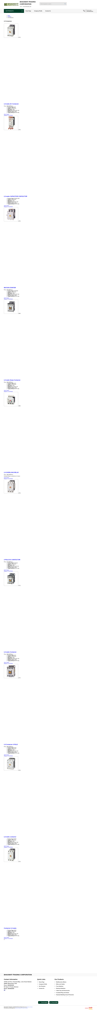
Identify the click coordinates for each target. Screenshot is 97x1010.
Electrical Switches (60, 988)
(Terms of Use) (29, 1007)
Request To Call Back (8, 115)
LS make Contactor (10, 652)
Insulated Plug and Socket (62, 992)
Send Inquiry (6, 114)
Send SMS (55, 1002)
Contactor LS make (10, 928)
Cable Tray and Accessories (63, 990)
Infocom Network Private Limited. (21, 1008)
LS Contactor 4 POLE (11, 744)
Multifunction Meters (61, 982)
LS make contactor (10, 837)
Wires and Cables (60, 984)
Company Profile (38, 10)
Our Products (9, 10)
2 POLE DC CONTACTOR (12, 559)
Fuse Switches (59, 986)
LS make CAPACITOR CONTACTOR (15, 196)
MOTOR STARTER (10, 287)
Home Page (28, 10)
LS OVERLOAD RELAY (11, 472)
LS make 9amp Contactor (12, 380)
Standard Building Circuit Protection (65, 994)
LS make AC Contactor (11, 104)
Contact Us (48, 10)
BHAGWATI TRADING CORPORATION (28, 4)
